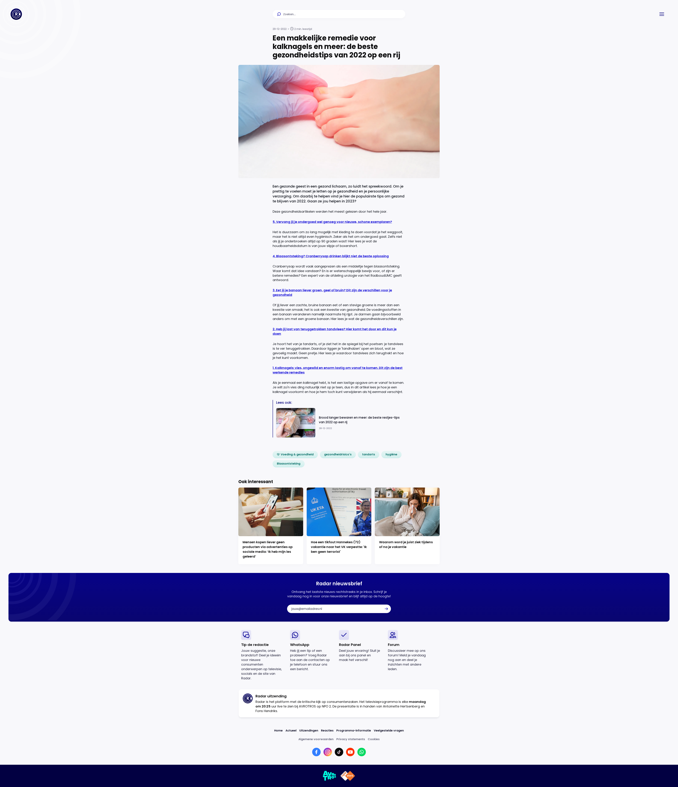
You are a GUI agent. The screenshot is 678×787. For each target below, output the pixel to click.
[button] (661, 14)
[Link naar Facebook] (316, 752)
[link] (295, 454)
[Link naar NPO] (347, 775)
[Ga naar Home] (16, 14)
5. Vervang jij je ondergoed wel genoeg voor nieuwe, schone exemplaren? (332, 222)
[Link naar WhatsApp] (361, 752)
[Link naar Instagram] (327, 752)
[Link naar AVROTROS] (329, 775)
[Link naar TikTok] (339, 752)
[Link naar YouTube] (350, 752)
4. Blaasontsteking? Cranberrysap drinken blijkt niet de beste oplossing (331, 256)
